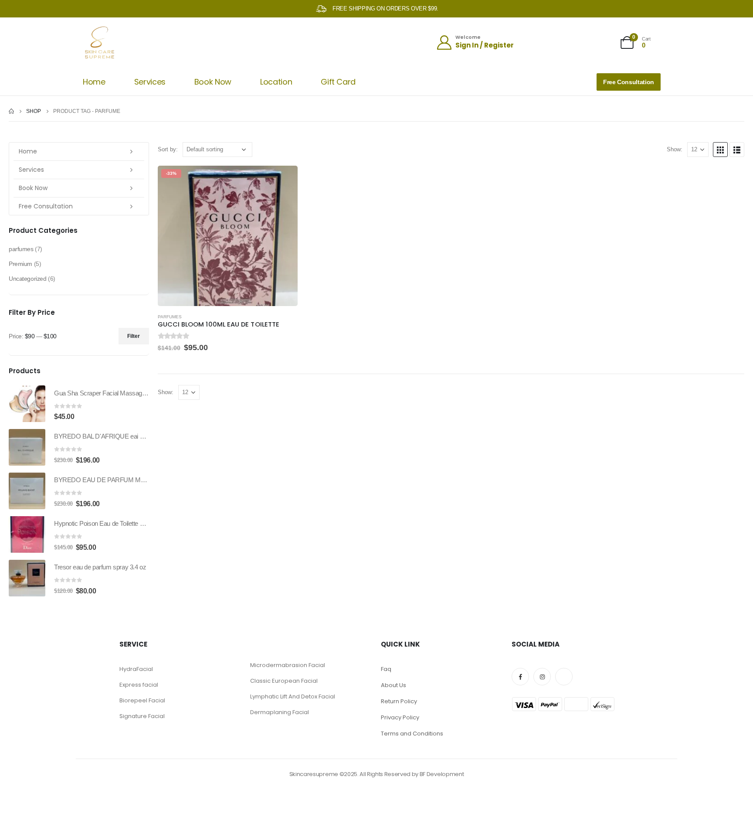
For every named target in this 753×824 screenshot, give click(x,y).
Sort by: (168, 149)
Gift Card (338, 81)
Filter (133, 336)
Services (150, 81)
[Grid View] (720, 149)
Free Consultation (46, 206)
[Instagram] (542, 676)
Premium (20, 263)
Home (94, 81)
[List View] (736, 149)
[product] (27, 403)
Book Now (212, 81)
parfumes (170, 316)
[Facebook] (520, 676)
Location (276, 81)
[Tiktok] (564, 676)
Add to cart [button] (283, 180)
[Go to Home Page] (11, 111)
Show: (674, 149)
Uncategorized (28, 278)
